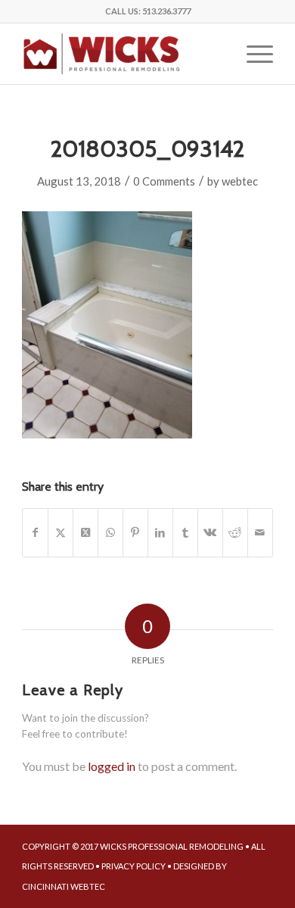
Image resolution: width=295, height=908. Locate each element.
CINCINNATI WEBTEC (63, 886)
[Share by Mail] (260, 532)
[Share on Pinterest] (135, 532)
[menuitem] (252, 53)
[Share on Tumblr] (185, 532)
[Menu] (252, 53)
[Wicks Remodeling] (122, 53)
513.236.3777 (166, 11)
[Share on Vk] (210, 532)
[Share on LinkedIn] (160, 532)
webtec (240, 181)
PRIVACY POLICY (133, 866)
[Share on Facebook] (35, 532)
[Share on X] (60, 532)
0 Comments (164, 181)
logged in (111, 766)
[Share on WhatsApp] (110, 532)
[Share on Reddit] (235, 532)
